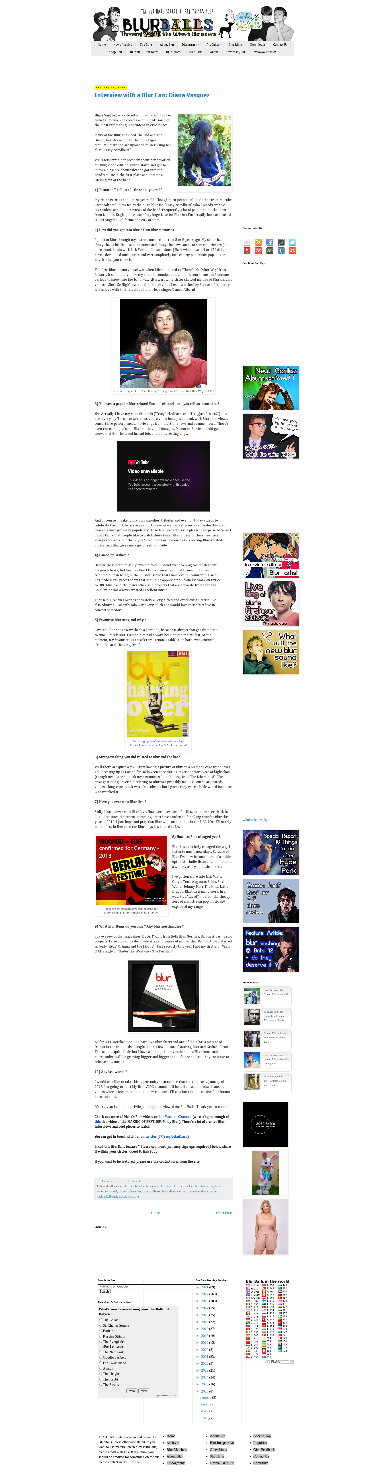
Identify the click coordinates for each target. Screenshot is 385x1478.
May (204, 1411)
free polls (174, 1395)
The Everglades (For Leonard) (114, 1344)
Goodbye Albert (114, 1357)
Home (102, 44)
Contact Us (280, 44)
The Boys (146, 44)
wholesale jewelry (255, 820)
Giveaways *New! (264, 52)
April (204, 1404)
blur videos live (203, 1186)
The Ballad (111, 1320)
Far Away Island (114, 1363)
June (204, 1418)
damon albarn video (155, 1191)
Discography (190, 44)
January (206, 1397)
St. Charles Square (116, 1325)
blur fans (165, 1186)
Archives (173, 1443)
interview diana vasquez (203, 1191)
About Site (217, 1436)
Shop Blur (115, 52)
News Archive (122, 44)
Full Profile (132, 1462)
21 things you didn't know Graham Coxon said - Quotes (275, 1080)
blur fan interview (146, 1186)
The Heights (111, 1374)
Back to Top (262, 1436)
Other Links (218, 1450)
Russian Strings (114, 1336)
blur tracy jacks (182, 1186)
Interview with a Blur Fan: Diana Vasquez (152, 96)
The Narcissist (113, 1352)
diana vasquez (178, 1191)
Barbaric (109, 1331)
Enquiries (260, 1443)
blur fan (128, 1186)
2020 (205, 1350)
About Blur (167, 44)
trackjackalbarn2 (106, 1196)
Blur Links (236, 44)
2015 (205, 1315)
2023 (205, 1370)
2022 (205, 1363)
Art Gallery (214, 44)
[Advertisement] (179, 73)
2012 (205, 1294)
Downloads (258, 44)
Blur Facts (196, 52)
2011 (205, 1287)
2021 (205, 1356)
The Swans (111, 1385)
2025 (205, 1384)
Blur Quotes (174, 52)
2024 (205, 1377)
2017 (205, 1329)
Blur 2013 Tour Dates (144, 52)
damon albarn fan (130, 1191)
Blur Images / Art (222, 1443)
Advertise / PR (235, 52)
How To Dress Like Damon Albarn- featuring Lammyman (277, 1059)
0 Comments (107, 1181)
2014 (205, 1308)
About (214, 52)
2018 (205, 1336)
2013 (205, 1301)
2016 (205, 1322)
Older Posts (224, 1213)
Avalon (108, 1368)
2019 (205, 1342)
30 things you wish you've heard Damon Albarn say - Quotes (274, 1015)
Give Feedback (264, 1450)
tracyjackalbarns (129, 1196)
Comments (134, 1181)
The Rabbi (110, 1379)
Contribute (260, 1463)
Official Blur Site (222, 1463)
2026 (205, 1391)
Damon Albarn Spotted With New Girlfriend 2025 (275, 1037)
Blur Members (177, 1450)
